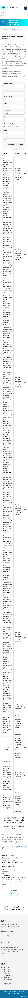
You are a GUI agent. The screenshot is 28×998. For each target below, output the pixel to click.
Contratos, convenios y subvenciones (13, 27)
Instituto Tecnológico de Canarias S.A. (18, 707)
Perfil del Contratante (17, 51)
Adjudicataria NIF (8, 96)
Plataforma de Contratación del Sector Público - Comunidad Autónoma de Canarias (14, 847)
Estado (5, 130)
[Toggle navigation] (3, 12)
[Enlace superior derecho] (25, 7)
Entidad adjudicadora (9, 90)
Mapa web (6, 967)
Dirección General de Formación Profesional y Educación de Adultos (18, 254)
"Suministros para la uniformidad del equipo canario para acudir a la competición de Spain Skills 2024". (8, 725)
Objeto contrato (8, 83)
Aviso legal (23, 996)
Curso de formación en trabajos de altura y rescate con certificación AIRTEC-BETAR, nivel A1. (8, 802)
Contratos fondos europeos (14, 31)
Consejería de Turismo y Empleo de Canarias (18, 775)
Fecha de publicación (9, 123)
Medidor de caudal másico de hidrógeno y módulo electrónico (7, 707)
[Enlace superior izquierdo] (10, 7)
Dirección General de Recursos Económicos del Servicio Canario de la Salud (18, 173)
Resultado (6, 137)
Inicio (2, 27)
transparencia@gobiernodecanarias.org (11, 935)
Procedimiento (7, 110)
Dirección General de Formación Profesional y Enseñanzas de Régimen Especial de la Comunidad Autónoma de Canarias (18, 725)
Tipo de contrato (8, 117)
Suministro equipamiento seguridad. (7, 747)
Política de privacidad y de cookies (8, 979)
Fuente (5, 103)
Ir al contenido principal (14, 1)
